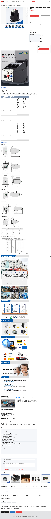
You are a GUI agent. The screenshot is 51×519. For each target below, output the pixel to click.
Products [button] (13, 1)
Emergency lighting (15, 492)
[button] (31, 1)
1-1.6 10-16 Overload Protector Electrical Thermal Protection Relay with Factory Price (45, 485)
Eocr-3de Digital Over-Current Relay (5, 484)
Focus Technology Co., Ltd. (20, 516)
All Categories (3, 3)
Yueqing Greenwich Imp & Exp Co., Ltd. (35, 9)
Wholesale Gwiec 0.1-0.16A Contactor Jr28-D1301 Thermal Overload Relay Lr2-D (35, 485)
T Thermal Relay (37, 506)
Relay (14, 5)
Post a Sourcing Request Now (21, 469)
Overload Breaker (3, 508)
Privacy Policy (37, 516)
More (1, 509)
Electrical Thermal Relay (9, 508)
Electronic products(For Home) (4, 495)
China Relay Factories (26, 506)
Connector (27, 495)
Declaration (33, 516)
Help (36, 3)
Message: (4, 463)
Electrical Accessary (15, 495)
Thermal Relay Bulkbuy (16, 508)
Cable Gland (39, 492)
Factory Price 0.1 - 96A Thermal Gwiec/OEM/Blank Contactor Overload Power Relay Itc (15, 485)
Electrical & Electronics (5, 5)
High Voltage (39, 495)
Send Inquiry (34, 16)
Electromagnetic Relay (18, 5)
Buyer (33, 3)
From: (4, 459)
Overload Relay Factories (19, 506)
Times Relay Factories (12, 506)
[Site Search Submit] (33, 1)
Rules (49, 3)
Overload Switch (32, 506)
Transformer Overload (43, 506)
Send (6, 469)
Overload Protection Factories (4, 506)
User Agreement (29, 516)
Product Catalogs (11, 491)
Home (1, 5)
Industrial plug (27, 492)
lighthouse (2, 492)
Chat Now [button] (45, 16)
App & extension (41, 3)
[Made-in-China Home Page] (5, 1)
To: (4, 461)
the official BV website (18, 397)
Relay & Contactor (11, 5)
